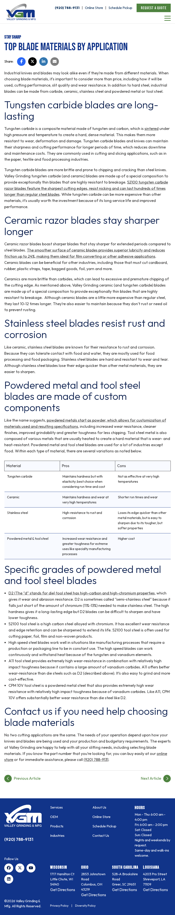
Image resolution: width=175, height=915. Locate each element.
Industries (57, 835)
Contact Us (100, 835)
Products (56, 826)
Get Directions (62, 889)
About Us (99, 807)
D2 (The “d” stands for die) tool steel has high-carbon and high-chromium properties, (82, 593)
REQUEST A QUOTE (153, 8)
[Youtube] (30, 868)
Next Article (151, 778)
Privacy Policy (59, 906)
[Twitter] (19, 868)
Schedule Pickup (120, 8)
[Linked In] (8, 879)
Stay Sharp (12, 37)
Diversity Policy (85, 906)
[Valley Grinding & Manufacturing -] (23, 816)
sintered (151, 128)
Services (56, 807)
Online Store (94, 8)
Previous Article (27, 778)
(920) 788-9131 (67, 8)
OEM (54, 817)
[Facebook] (8, 868)
